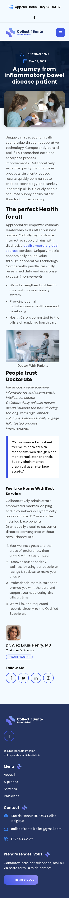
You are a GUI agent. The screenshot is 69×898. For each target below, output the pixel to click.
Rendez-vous (24, 879)
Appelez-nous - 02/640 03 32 (38, 7)
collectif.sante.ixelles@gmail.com (36, 829)
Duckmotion (27, 751)
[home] (24, 32)
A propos (11, 782)
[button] (60, 32)
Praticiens (11, 796)
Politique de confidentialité (22, 755)
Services (10, 789)
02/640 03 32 (22, 839)
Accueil (9, 774)
